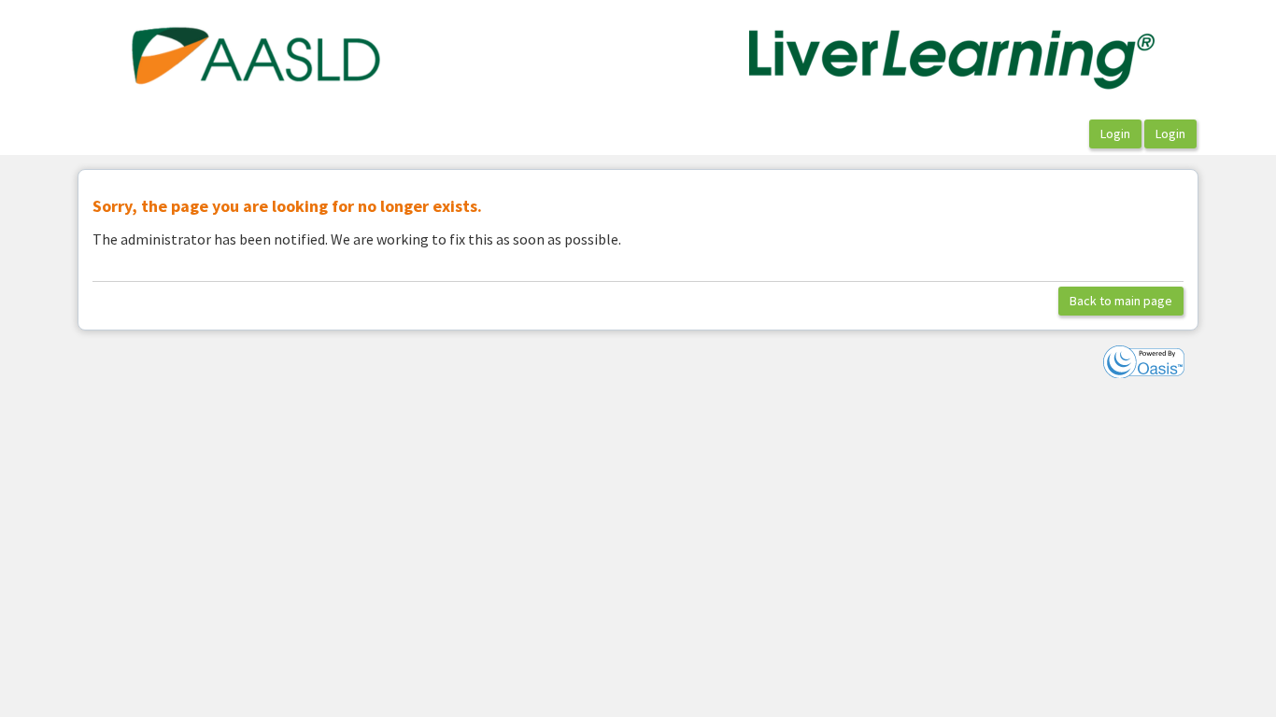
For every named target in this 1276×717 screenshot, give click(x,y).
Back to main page (1121, 300)
